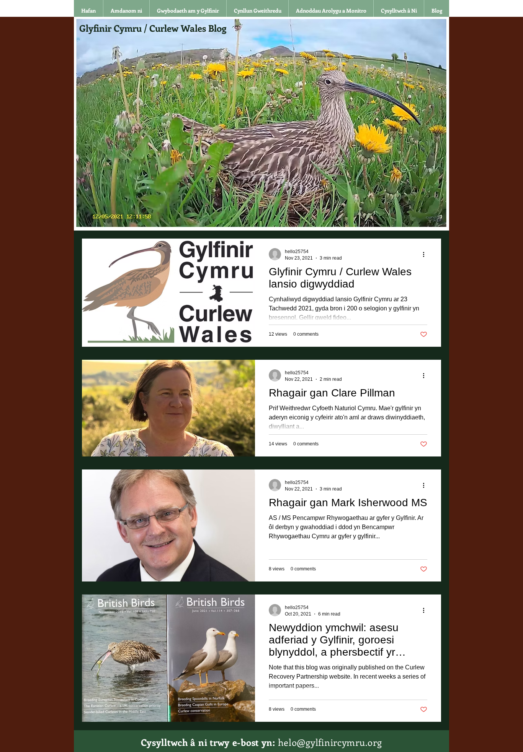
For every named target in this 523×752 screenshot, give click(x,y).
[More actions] (426, 254)
